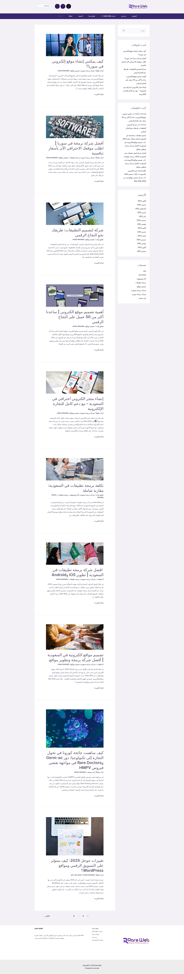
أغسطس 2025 (140, 209)
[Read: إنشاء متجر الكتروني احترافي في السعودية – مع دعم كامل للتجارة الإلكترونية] (75, 382)
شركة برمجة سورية (139, 294)
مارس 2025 (141, 212)
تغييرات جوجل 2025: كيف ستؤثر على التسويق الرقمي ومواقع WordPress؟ (77, 865)
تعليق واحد (100, 239)
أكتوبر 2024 (142, 228)
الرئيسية (134, 16)
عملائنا (70, 16)
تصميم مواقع (141, 287)
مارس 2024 (141, 232)
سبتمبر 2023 (141, 251)
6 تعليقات (100, 664)
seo (144, 271)
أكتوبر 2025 (142, 201)
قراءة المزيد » (99, 94)
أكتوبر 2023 (142, 247)
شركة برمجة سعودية (138, 290)
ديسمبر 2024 (141, 220)
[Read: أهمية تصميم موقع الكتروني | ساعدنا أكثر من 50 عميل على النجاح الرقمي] (75, 295)
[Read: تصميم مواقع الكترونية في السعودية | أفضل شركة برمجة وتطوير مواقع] (75, 637)
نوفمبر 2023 (141, 243)
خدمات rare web (109, 16)
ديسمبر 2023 (141, 240)
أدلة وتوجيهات (141, 279)
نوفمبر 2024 (141, 224)
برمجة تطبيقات (140, 283)
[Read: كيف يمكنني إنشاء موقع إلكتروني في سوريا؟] (75, 45)
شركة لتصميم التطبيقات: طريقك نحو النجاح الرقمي (136, 128)
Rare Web (95, 928)
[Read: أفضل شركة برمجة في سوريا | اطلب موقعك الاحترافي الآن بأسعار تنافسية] (75, 127)
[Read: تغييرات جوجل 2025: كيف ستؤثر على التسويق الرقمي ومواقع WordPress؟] (75, 836)
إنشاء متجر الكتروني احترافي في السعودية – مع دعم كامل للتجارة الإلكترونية (134, 90)
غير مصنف (142, 298)
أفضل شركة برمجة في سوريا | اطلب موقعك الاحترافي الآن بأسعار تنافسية (133, 61)
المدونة (80, 16)
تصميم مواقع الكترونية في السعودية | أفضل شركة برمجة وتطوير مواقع (135, 145)
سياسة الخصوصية (97, 940)
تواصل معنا (92, 16)
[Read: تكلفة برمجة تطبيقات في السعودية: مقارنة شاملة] (75, 469)
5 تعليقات (100, 579)
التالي (46, 916)
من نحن (123, 16)
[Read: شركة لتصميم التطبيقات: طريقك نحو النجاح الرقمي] (75, 214)
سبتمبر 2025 (141, 205)
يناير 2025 (142, 216)
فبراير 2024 (142, 236)
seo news (142, 275)
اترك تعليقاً (100, 71)
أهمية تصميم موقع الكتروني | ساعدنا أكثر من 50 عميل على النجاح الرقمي (135, 79)
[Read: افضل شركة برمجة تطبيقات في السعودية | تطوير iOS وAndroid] (75, 553)
